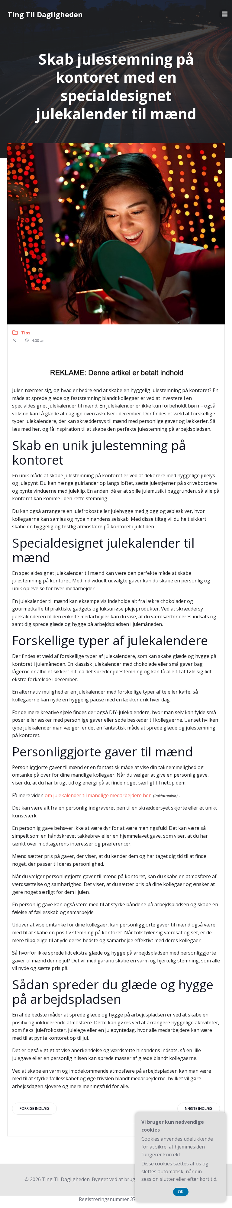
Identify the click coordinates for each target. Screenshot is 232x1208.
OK (181, 1192)
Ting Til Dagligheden (45, 14)
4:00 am (38, 340)
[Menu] (224, 14)
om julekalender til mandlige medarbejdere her (98, 795)
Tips (26, 333)
